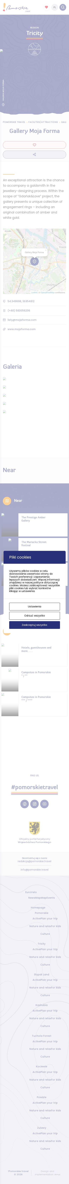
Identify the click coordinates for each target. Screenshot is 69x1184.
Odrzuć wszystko (34, 615)
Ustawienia (34, 606)
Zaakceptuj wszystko (34, 625)
